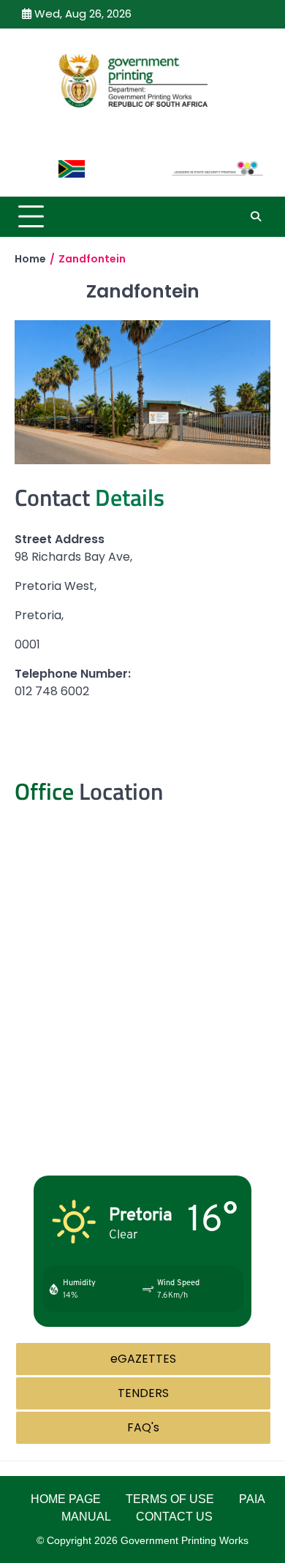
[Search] (256, 216)
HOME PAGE (66, 1499)
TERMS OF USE (170, 1499)
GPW (142, 134)
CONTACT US (174, 1516)
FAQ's (143, 1427)
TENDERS (143, 1393)
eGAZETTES (143, 1358)
